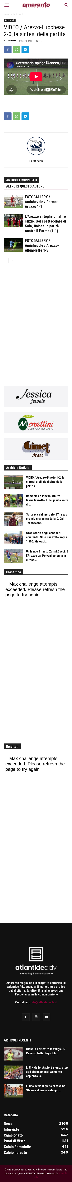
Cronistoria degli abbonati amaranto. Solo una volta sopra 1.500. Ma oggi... (46, 537)
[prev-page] (6, 260)
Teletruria (11, 40)
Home (6, 14)
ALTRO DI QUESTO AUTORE (25, 186)
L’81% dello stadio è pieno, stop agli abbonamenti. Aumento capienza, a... (47, 1072)
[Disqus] (36, 322)
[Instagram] (36, 1017)
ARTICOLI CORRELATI (21, 180)
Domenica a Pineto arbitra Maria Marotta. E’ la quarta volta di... (47, 500)
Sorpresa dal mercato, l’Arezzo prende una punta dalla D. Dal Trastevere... (46, 519)
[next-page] (12, 260)
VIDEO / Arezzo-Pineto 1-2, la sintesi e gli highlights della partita (45, 482)
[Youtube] (46, 1017)
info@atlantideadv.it (44, 1002)
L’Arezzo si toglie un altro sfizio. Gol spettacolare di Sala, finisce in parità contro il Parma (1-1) (45, 223)
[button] (6, 5)
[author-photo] (36, 155)
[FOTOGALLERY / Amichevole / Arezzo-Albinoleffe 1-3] (13, 245)
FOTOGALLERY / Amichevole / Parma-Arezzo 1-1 (41, 202)
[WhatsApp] (16, 49)
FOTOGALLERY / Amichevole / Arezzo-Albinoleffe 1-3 (42, 245)
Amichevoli (18, 14)
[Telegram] (25, 49)
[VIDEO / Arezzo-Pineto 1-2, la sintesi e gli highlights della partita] (13, 482)
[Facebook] (8, 49)
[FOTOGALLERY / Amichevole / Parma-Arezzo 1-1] (13, 201)
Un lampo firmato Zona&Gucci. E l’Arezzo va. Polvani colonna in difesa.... (47, 556)
